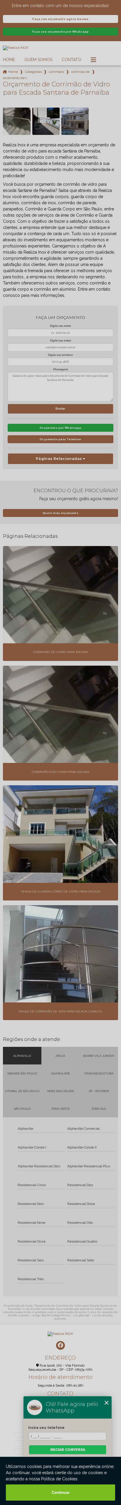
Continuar (61, 1492)
